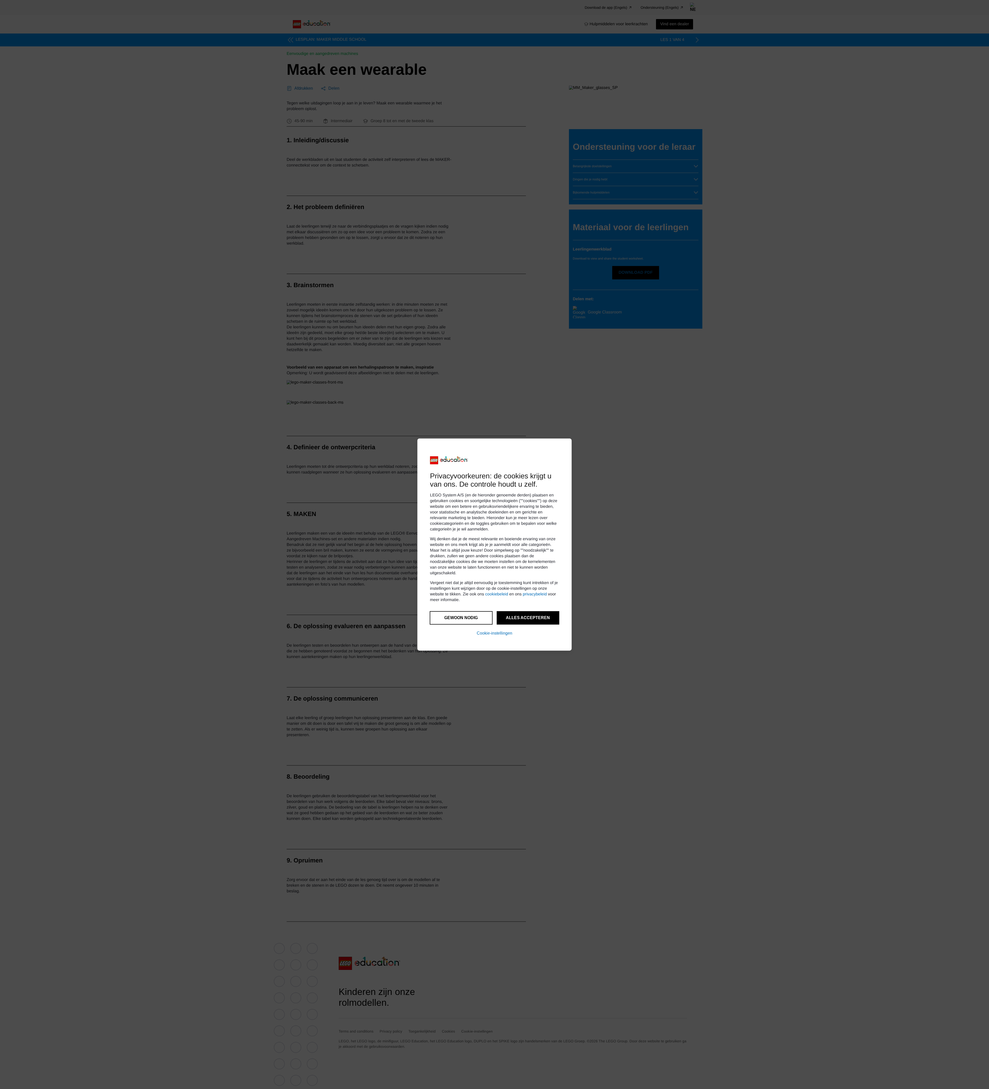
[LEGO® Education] (449, 460)
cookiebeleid (496, 594)
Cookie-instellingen (494, 633)
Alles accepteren (528, 618)
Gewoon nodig (461, 618)
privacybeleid (535, 594)
